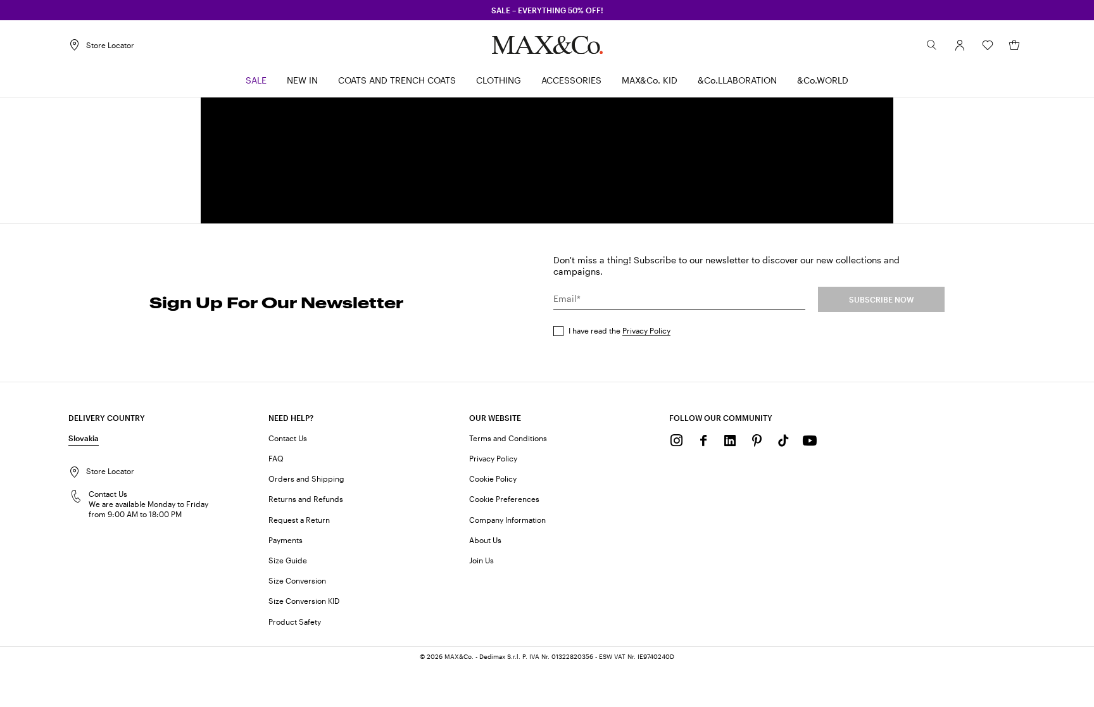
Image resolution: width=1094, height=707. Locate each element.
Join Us (481, 560)
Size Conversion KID (303, 600)
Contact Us (287, 438)
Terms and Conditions (508, 438)
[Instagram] (676, 440)
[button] (959, 45)
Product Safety (294, 621)
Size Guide (287, 560)
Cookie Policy (493, 478)
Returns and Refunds (305, 498)
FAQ (276, 458)
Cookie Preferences (504, 498)
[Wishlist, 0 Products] (987, 45)
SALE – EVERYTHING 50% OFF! (547, 10)
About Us (485, 539)
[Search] (932, 45)
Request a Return (299, 519)
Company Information (507, 519)
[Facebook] (703, 440)
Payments (285, 539)
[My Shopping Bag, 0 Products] (1014, 45)
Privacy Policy (646, 330)
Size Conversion (297, 580)
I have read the (619, 330)
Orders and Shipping (306, 478)
